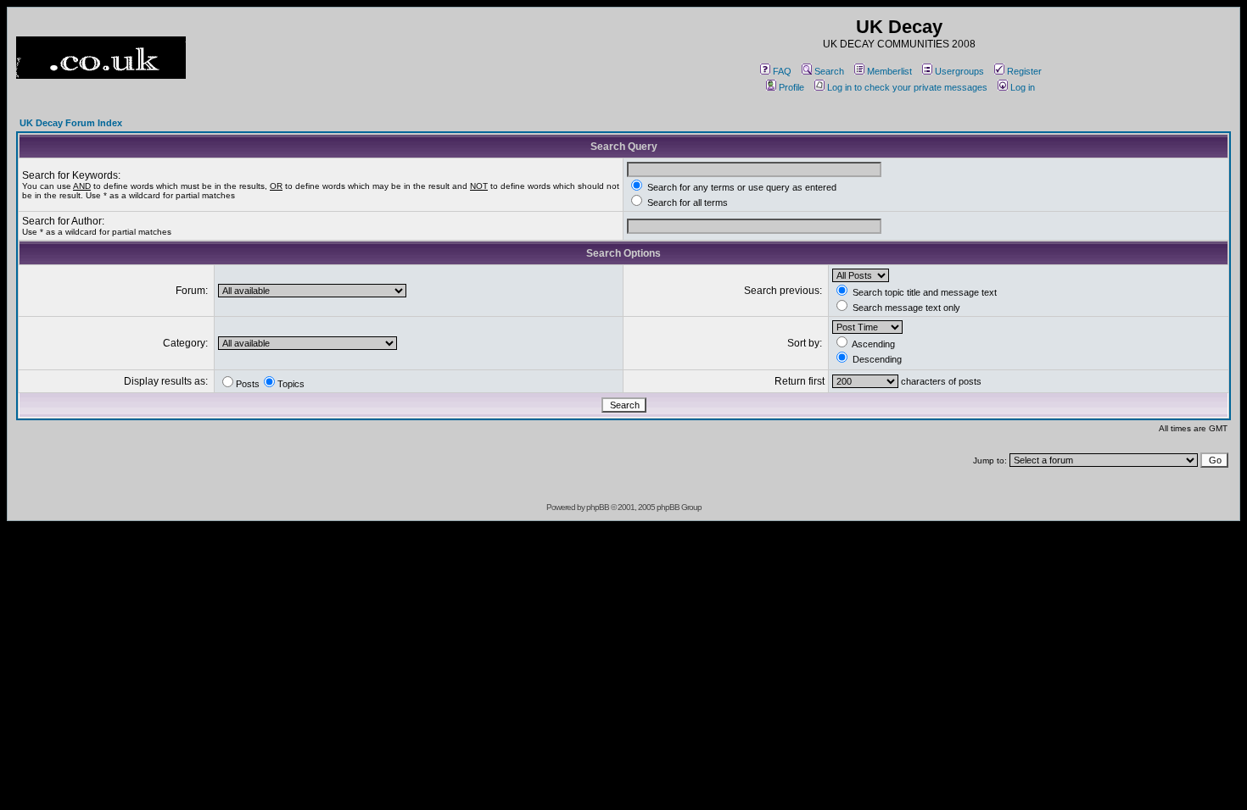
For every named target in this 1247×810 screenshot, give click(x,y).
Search (829, 71)
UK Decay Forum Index (71, 123)
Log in (1022, 87)
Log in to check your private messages (907, 87)
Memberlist (889, 71)
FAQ (782, 71)
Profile (791, 87)
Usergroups (959, 71)
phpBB (597, 507)
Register (1024, 71)
